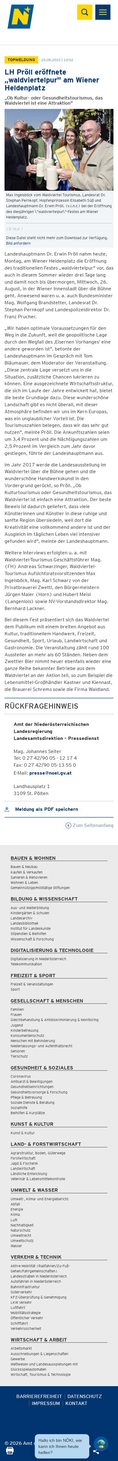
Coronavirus (21, 1076)
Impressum (46, 1403)
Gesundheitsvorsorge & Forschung (39, 1092)
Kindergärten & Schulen (30, 913)
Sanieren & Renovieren (29, 877)
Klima (15, 1214)
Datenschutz (84, 1396)
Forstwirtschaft (23, 1158)
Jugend (17, 1025)
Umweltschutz (22, 1240)
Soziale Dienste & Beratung (32, 1102)
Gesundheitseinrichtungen (32, 1086)
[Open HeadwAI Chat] (101, 1444)
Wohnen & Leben (24, 882)
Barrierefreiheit (39, 1396)
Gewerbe (18, 1359)
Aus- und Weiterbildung (30, 907)
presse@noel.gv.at (50, 773)
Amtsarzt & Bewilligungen (32, 1081)
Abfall (15, 1204)
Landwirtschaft (23, 1168)
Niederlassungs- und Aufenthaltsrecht (41, 1046)
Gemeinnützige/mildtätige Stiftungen (40, 887)
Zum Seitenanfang (92, 825)
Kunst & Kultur (23, 1133)
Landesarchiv (21, 918)
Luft (14, 1220)
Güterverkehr (21, 1292)
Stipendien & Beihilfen (28, 933)
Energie (17, 1209)
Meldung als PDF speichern (46, 809)
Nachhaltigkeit (22, 1225)
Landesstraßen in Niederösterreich (39, 1276)
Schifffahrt (19, 1323)
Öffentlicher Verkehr (27, 1318)
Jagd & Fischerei (24, 1163)
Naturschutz (21, 1230)
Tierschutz (19, 1056)
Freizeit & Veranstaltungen (32, 984)
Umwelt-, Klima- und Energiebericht (39, 1199)
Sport (15, 989)
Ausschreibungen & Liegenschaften (39, 1353)
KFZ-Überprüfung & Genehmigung (39, 1297)
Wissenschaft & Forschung (32, 939)
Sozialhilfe (19, 1107)
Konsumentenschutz (27, 1035)
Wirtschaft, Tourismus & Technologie (40, 1374)
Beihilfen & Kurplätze (28, 1113)
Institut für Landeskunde (31, 928)
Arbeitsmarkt (21, 1348)
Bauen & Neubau (24, 866)
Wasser (16, 1245)
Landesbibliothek (24, 923)
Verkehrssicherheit (26, 1328)
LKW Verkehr (21, 1302)
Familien (17, 1009)
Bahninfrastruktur (25, 1287)
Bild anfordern (18, 243)
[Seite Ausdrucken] (10, 1453)
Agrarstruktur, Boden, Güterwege (38, 1153)
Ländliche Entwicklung (29, 1173)
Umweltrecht (21, 1235)
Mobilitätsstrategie (26, 1312)
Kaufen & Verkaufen (27, 872)
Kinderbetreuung (24, 1030)
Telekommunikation (26, 964)
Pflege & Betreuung (26, 1097)
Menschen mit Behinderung (33, 1040)
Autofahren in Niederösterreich (36, 1281)
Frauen (16, 1014)
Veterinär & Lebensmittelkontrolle (38, 1179)
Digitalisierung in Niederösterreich (38, 959)
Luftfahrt (18, 1307)
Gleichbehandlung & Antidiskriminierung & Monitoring (55, 1019)
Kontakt (76, 1403)
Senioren (18, 1051)
